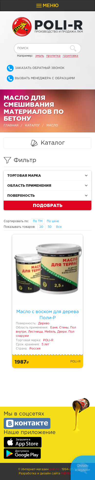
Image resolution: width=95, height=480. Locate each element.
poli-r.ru (55, 469)
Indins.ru (68, 473)
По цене (53, 221)
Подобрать (47, 205)
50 (50, 227)
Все (59, 227)
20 (41, 227)
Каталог (32, 125)
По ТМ (37, 221)
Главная (11, 125)
